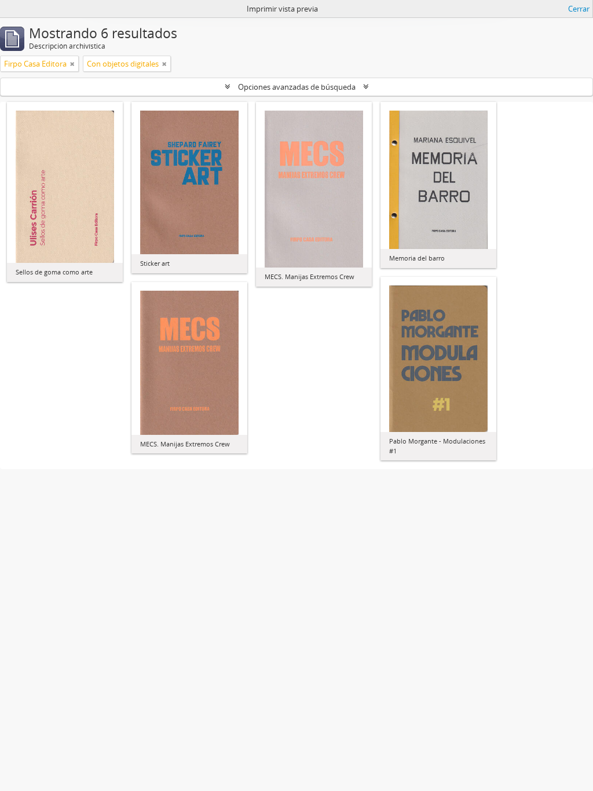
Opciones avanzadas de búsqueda (296, 87)
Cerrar (579, 8)
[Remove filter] (72, 63)
